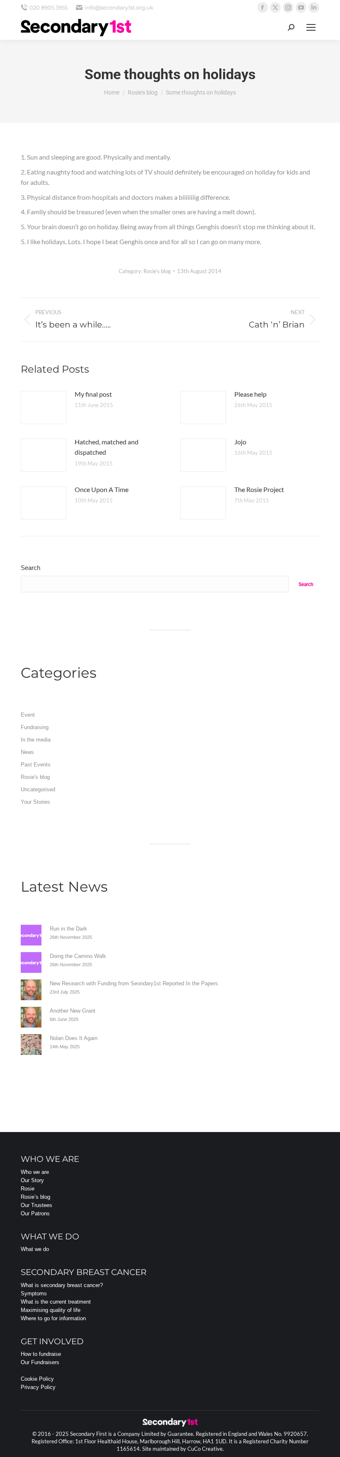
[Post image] (43, 407)
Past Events (36, 764)
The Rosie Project (259, 489)
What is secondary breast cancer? (62, 1285)
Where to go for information (53, 1318)
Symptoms (34, 1293)
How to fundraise (41, 1354)
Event (28, 715)
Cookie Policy (37, 1379)
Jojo (240, 442)
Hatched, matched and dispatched (106, 447)
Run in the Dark (68, 929)
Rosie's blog (157, 271)
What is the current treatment (56, 1302)
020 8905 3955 (48, 7)
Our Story (32, 1180)
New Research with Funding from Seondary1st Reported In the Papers (134, 983)
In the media (36, 740)
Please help (250, 394)
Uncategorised (38, 789)
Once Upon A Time (102, 489)
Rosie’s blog (35, 1197)
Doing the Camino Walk (78, 956)
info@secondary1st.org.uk (119, 7)
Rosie (27, 1188)
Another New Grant (72, 1011)
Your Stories (35, 802)
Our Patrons (35, 1213)
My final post (93, 394)
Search (30, 567)
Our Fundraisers (40, 1362)
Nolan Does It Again (73, 1038)
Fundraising (35, 727)
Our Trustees (36, 1205)
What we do (35, 1249)
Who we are (35, 1172)
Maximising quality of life (50, 1310)
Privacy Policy (38, 1387)
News (27, 752)
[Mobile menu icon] (311, 27)
